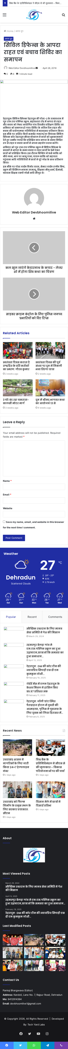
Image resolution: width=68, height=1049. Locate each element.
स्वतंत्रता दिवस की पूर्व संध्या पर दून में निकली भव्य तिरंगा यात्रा (49, 366)
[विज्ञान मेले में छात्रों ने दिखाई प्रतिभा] (50, 789)
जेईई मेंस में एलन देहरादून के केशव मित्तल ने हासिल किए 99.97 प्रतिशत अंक (43, 687)
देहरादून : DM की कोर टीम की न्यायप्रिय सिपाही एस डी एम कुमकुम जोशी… (43, 670)
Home (9, 31)
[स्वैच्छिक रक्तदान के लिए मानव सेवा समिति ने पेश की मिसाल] (14, 633)
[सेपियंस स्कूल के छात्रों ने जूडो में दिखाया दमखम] (55, 952)
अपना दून (19, 31)
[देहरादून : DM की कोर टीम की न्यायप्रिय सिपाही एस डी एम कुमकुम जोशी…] (14, 671)
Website (7, 508)
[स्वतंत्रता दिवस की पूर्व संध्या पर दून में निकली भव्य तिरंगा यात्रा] (50, 350)
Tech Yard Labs (36, 1024)
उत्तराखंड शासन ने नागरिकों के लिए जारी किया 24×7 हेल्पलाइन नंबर (16, 765)
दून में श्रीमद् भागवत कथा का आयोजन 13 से (50, 401)
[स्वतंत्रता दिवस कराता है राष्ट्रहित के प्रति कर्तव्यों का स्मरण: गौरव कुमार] (18, 350)
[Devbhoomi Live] (34, 14)
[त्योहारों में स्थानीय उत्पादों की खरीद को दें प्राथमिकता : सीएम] (13, 965)
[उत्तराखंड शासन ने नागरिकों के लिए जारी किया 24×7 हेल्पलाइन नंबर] (17, 747)
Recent (32, 617)
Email (7, 494)
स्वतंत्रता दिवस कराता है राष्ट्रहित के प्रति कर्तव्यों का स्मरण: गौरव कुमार (16, 366)
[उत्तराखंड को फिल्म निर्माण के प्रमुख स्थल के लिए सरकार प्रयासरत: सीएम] (17, 789)
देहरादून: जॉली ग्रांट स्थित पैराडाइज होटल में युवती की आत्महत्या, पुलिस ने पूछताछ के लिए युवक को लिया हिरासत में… (44, 707)
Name (7, 480)
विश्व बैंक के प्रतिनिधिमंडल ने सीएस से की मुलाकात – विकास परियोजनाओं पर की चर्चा (50, 765)
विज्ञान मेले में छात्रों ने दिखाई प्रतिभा (48, 803)
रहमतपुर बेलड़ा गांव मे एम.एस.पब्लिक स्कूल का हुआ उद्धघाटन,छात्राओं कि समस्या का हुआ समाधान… (45, 650)
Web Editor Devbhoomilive (22, 68)
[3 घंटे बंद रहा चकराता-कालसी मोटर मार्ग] (18, 387)
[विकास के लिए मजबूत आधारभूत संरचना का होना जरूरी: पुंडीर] (34, 965)
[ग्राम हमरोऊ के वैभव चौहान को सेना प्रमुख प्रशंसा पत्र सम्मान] (55, 965)
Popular (11, 617)
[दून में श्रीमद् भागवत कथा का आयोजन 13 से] (50, 387)
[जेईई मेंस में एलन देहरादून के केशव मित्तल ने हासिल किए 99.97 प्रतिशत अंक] (14, 689)
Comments (55, 617)
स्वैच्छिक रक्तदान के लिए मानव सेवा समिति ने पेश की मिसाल (44, 630)
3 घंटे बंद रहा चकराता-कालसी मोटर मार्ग (16, 401)
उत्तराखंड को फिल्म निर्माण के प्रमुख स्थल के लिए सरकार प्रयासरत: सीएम (17, 807)
